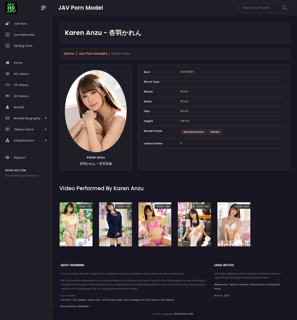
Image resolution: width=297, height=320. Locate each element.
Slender (215, 131)
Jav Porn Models (93, 53)
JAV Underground (134, 299)
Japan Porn (94, 299)
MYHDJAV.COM (183, 314)
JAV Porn (66, 299)
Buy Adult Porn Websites (75, 306)
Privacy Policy (257, 284)
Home (69, 53)
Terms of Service (238, 284)
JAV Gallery (79, 299)
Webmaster (220, 284)
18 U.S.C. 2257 (221, 295)
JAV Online (152, 299)
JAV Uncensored (112, 299)
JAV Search (167, 299)
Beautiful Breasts (193, 131)
